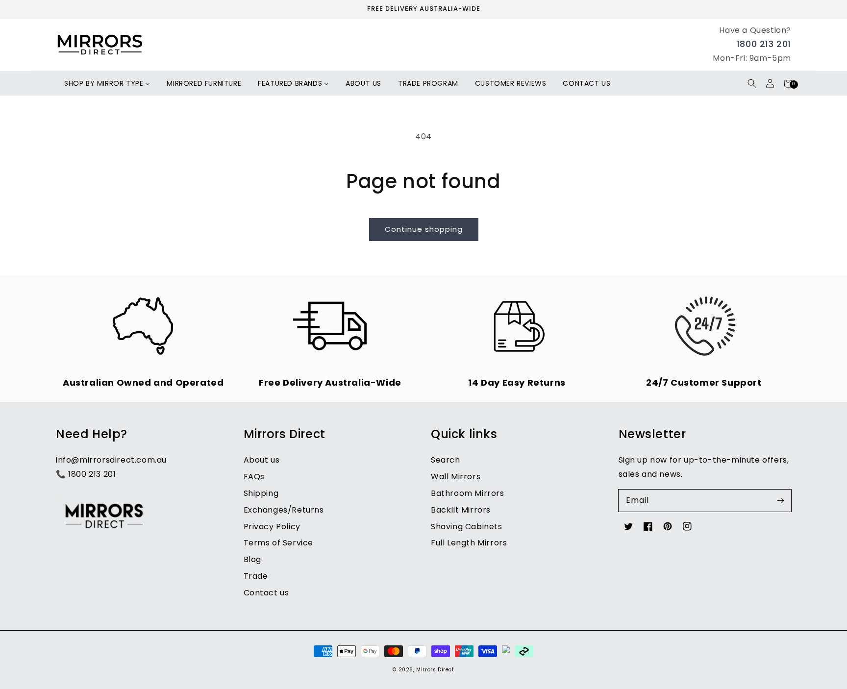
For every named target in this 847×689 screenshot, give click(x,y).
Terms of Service (279, 542)
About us (262, 460)
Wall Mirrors (455, 476)
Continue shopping (424, 229)
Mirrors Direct (435, 669)
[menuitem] (107, 83)
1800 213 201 (764, 44)
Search (445, 460)
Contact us (266, 592)
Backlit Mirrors (461, 510)
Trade (256, 576)
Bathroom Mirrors (467, 493)
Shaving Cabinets (466, 526)
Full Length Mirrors (469, 542)
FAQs (254, 476)
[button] (752, 83)
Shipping (261, 493)
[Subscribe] (780, 500)
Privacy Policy (272, 526)
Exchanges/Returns (284, 510)
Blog (252, 559)
